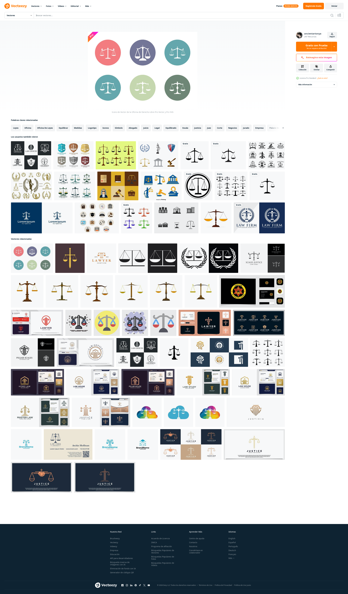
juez (209, 128)
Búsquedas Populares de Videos (162, 564)
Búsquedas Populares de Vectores (162, 551)
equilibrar (63, 128)
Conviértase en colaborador (196, 551)
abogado (133, 128)
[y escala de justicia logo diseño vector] (142, 444)
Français (232, 554)
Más (87, 6)
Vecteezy (114, 542)
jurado (246, 128)
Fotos (48, 6)
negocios (232, 128)
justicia (197, 128)
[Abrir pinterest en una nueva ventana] (136, 585)
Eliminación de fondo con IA (123, 568)
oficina (27, 128)
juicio (145, 128)
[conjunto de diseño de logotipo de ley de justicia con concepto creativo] (191, 444)
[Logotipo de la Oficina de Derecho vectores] (73, 155)
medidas (78, 128)
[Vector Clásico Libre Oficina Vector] (158, 155)
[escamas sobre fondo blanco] (136, 217)
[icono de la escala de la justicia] (194, 155)
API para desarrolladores (121, 558)
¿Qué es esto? (322, 78)
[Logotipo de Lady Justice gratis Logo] (31, 186)
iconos (106, 128)
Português (233, 546)
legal (157, 128)
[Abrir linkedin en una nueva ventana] (131, 585)
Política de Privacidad (223, 585)
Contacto (193, 542)
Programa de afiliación (161, 546)
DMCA (154, 542)
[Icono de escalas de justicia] (216, 217)
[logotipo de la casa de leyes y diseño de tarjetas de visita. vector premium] (258, 382)
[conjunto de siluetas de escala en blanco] (231, 186)
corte (219, 128)
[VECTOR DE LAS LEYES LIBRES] (117, 186)
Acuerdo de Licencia (160, 538)
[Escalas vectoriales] (116, 155)
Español (232, 542)
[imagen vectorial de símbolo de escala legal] (198, 186)
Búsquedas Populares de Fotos (162, 557)
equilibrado (171, 128)
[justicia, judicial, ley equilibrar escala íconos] (267, 352)
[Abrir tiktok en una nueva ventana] (140, 585)
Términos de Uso (205, 585)
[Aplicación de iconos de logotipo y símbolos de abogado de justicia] (228, 155)
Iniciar (334, 6)
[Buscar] (332, 15)
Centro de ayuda (196, 538)
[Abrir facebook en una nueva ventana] (122, 585)
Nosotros (193, 546)
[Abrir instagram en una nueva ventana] (127, 585)
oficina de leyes (45, 128)
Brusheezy (115, 538)
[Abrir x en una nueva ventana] (144, 585)
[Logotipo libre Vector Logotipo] (266, 155)
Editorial (75, 6)
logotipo (92, 128)
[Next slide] (280, 128)
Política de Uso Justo (242, 585)
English (231, 538)
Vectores (35, 6)
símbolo (119, 128)
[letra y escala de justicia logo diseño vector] (26, 444)
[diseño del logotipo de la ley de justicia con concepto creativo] (254, 444)
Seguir (332, 36)
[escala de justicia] (174, 352)
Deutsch (232, 550)
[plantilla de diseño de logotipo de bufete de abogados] (42, 217)
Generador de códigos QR (122, 572)
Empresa (114, 550)
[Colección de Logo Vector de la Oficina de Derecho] (31, 155)
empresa (259, 128)
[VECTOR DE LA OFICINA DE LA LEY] (176, 217)
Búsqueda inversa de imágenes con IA (119, 563)
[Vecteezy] (15, 6)
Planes (279, 6)
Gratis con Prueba (316, 46)
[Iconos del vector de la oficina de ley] (97, 217)
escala (185, 128)
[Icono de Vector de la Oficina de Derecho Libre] (32, 258)
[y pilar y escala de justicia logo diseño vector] (110, 444)
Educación (115, 554)
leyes (15, 128)
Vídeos (61, 6)
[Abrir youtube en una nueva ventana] (149, 585)
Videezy (113, 546)
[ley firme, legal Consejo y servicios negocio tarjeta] (68, 444)
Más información (305, 84)
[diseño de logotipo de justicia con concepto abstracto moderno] (256, 412)
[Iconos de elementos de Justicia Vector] (161, 186)
